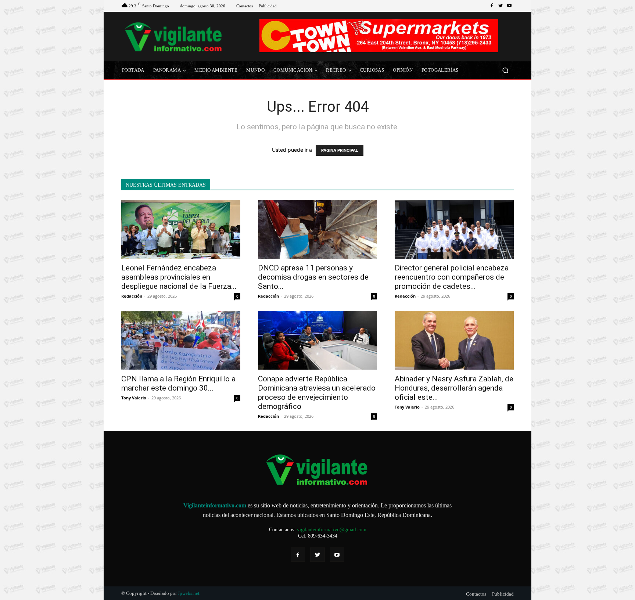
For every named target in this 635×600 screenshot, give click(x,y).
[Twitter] (500, 5)
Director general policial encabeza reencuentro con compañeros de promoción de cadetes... (452, 277)
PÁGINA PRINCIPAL (339, 150)
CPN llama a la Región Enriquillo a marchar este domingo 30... (178, 383)
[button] (505, 70)
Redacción (131, 296)
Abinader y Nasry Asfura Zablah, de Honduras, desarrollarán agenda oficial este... (454, 388)
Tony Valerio (133, 397)
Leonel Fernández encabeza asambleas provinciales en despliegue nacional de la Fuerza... (179, 277)
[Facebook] (491, 5)
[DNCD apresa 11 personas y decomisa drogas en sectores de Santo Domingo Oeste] (317, 229)
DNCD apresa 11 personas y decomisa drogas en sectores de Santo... (313, 277)
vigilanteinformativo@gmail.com (331, 529)
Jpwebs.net (189, 593)
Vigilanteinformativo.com (214, 505)
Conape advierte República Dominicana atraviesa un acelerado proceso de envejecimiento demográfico (317, 392)
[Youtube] (509, 5)
